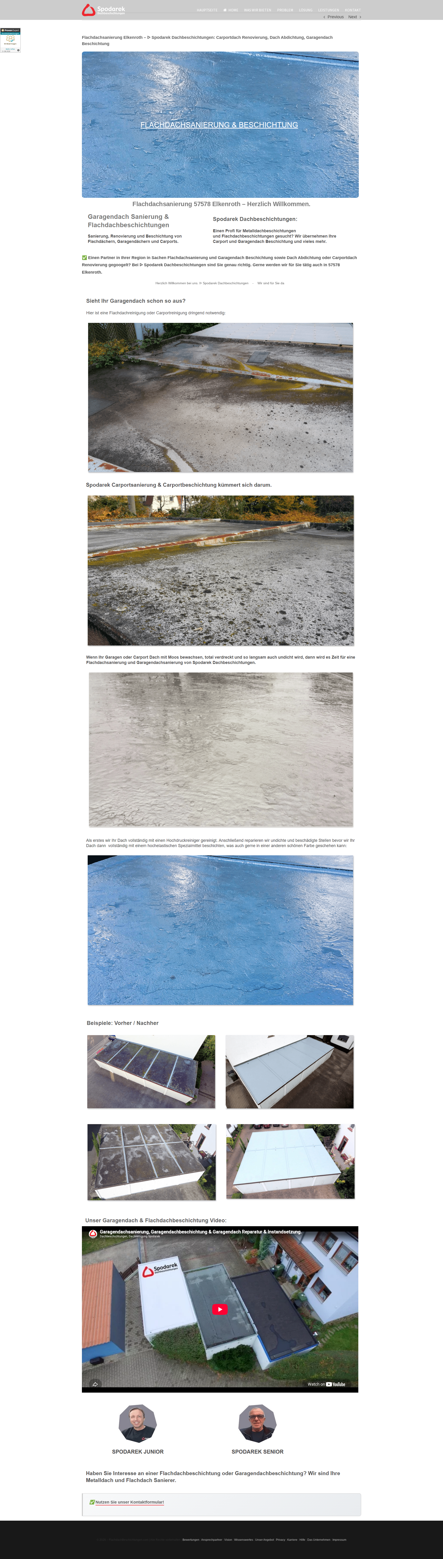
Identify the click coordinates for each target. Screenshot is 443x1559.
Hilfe (302, 1539)
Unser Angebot (264, 1539)
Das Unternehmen (318, 1539)
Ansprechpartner (211, 1539)
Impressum (339, 1539)
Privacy (280, 1539)
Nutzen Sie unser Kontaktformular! (130, 1502)
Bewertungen (191, 1539)
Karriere (292, 1539)
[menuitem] (210, 10)
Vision (228, 1539)
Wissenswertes (243, 1539)
